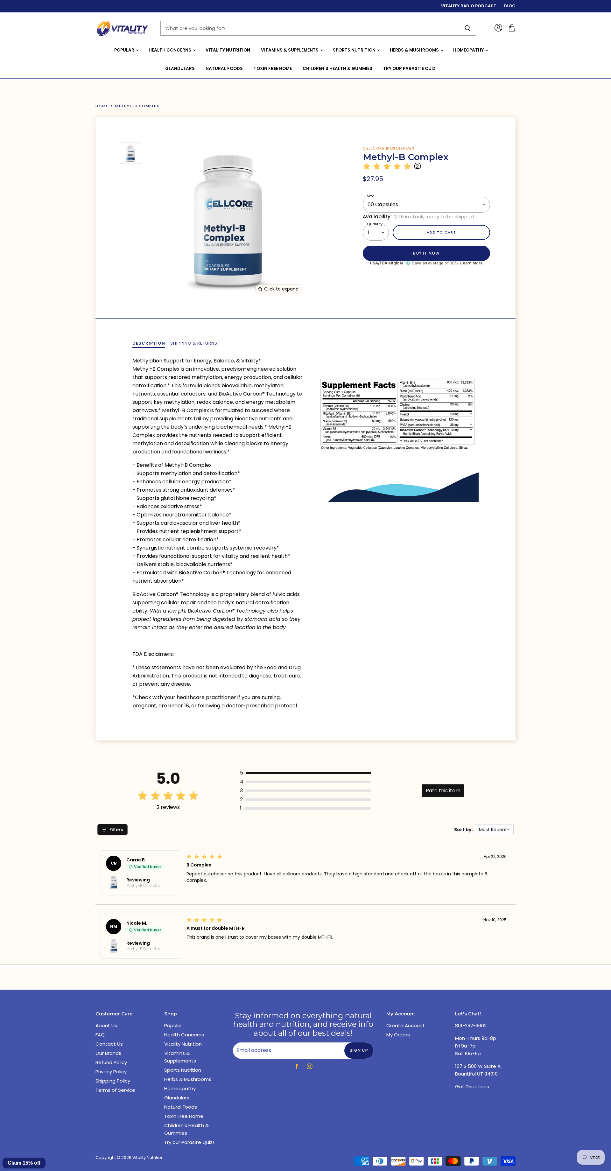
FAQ (100, 1034)
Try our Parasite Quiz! (410, 69)
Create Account (405, 1025)
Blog (510, 6)
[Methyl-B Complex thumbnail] (130, 153)
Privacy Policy (111, 1071)
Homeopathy (469, 50)
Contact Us (109, 1044)
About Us (106, 1025)
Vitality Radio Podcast (468, 6)
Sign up (359, 1050)
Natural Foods (224, 69)
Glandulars (180, 69)
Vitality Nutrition (228, 50)
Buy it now (426, 253)
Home (101, 106)
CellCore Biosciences (388, 148)
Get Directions (472, 1086)
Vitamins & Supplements (290, 50)
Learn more (471, 263)
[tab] (148, 343)
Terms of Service (115, 1090)
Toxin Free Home (273, 69)
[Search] (467, 28)
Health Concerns (170, 50)
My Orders (398, 1034)
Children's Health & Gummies (337, 69)
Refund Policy (111, 1062)
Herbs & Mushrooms (415, 50)
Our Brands (108, 1053)
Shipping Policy (112, 1080)
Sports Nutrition (354, 50)
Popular (124, 50)
